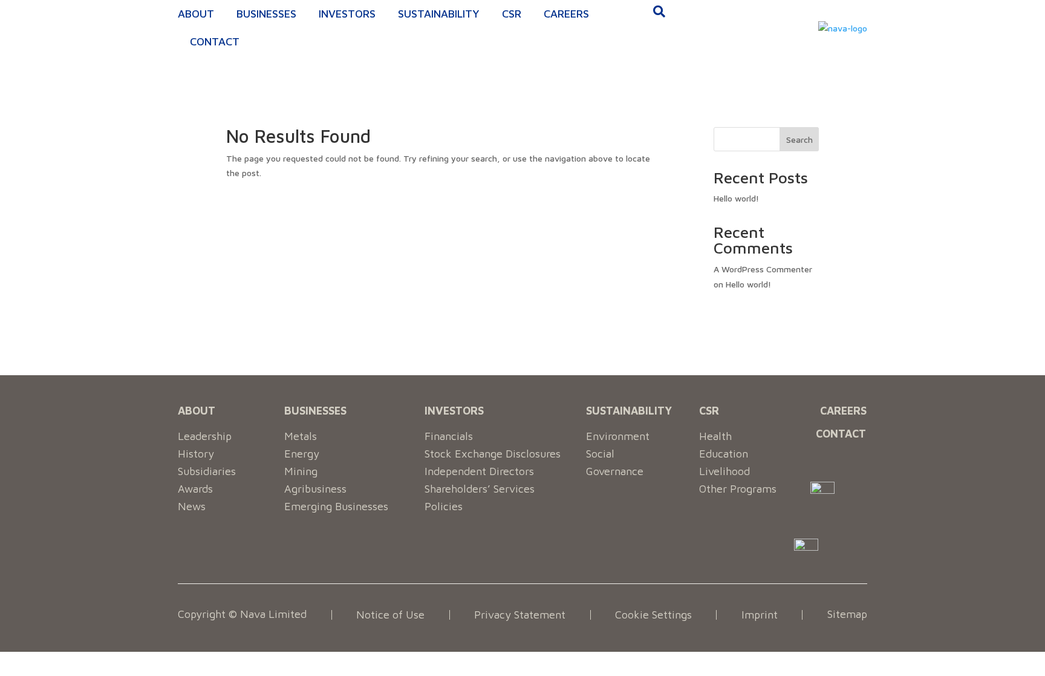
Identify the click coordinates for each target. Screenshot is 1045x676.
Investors (347, 13)
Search (799, 139)
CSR (511, 13)
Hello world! (736, 198)
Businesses (266, 13)
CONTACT (841, 433)
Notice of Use (390, 614)
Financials (449, 436)
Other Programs (737, 488)
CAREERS (843, 410)
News (192, 506)
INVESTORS (454, 410)
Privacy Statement (519, 614)
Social (600, 453)
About (196, 13)
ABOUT (196, 410)
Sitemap (847, 614)
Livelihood (724, 471)
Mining (300, 471)
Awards (195, 488)
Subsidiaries (207, 471)
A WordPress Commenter (763, 269)
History (196, 453)
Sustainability (439, 13)
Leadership (205, 436)
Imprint (759, 614)
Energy (301, 453)
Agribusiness (315, 488)
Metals (300, 436)
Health (715, 436)
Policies (444, 506)
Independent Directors (479, 471)
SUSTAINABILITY (629, 410)
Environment (617, 436)
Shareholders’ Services (480, 488)
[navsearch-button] (659, 13)
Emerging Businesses (336, 506)
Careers (566, 13)
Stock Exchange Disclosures (493, 453)
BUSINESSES (315, 410)
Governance (614, 471)
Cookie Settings (653, 614)
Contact (214, 41)
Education (723, 453)
